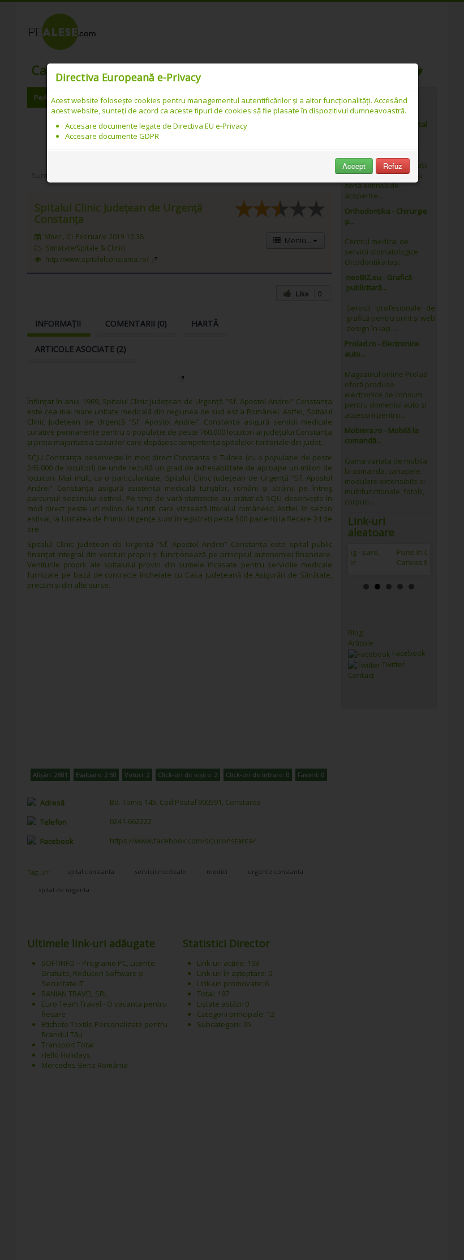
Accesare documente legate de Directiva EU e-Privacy (156, 126)
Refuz (392, 165)
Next (412, 560)
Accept (354, 165)
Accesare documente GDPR (112, 136)
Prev (365, 560)
